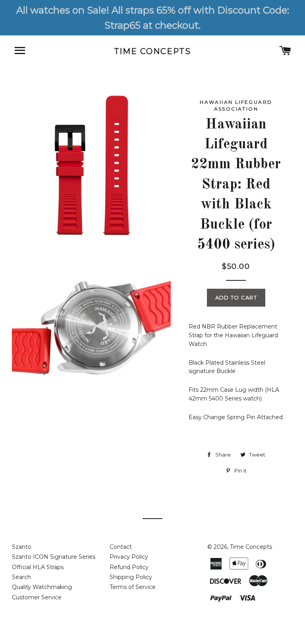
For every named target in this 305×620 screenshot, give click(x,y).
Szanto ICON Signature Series (53, 556)
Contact (121, 546)
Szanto (21, 546)
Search (21, 577)
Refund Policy (129, 567)
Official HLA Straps (38, 567)
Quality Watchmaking (42, 587)
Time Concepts (152, 51)
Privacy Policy (129, 556)
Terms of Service (133, 587)
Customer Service (37, 597)
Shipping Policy (131, 577)
